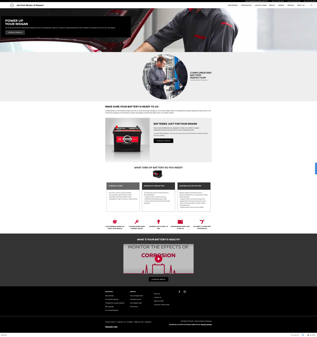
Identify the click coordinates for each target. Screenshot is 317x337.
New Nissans (233, 5)
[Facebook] (179, 291)
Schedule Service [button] (15, 32)
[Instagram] (184, 291)
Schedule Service (135, 299)
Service (272, 5)
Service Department (136, 296)
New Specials (109, 307)
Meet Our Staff (158, 301)
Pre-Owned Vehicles (111, 299)
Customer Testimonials (161, 305)
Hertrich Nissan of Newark (203, 321)
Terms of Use (138, 322)
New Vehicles (109, 296)
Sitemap (130, 322)
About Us (300, 5)
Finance (281, 5)
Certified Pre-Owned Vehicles (114, 303)
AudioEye (148, 322)
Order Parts (134, 307)
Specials (290, 5)
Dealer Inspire (206, 324)
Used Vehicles (246, 5)
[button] (311, 5)
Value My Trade (260, 5)
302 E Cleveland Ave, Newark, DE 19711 (256, 1)
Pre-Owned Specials (111, 310)
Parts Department (136, 303)
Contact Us (157, 297)
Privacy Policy (110, 322)
